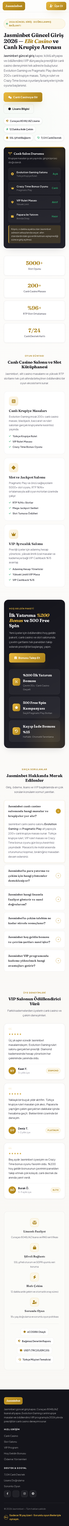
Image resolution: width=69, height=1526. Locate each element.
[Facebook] (7, 1493)
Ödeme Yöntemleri (15, 1459)
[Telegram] (33, 1493)
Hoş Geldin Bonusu (15, 1453)
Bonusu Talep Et (29, 658)
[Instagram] (24, 1493)
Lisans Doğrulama (14, 1480)
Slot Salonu (10, 1441)
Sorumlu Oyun (12, 1486)
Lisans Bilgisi (20, 109)
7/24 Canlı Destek (14, 1474)
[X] (16, 1493)
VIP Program (11, 1447)
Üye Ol (58, 6)
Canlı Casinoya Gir (25, 97)
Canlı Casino (11, 1435)
